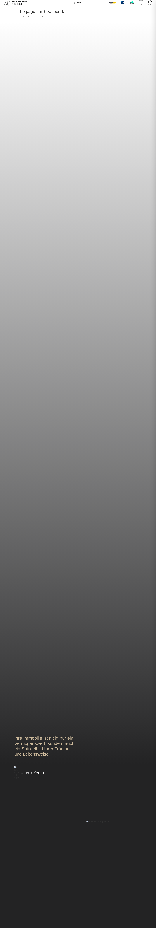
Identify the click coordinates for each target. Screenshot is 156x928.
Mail (141, 4)
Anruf (149, 4)
